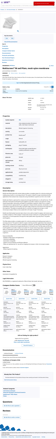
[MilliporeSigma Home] (7, 2)
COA (6, 38)
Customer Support (24, 367)
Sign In (18, 82)
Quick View (9, 298)
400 (20, 120)
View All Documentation (10, 41)
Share (52, 65)
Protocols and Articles (8, 55)
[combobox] (28, 5)
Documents (49, 364)
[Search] (53, 5)
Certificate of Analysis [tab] (8, 353)
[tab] (3, 9)
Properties (5, 46)
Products (2, 9)
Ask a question (22, 73)
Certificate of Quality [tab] (19, 353)
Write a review (14, 73)
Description (5, 48)
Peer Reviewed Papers (8, 58)
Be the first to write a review (12, 418)
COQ (12, 38)
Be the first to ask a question (12, 405)
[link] (4, 437)
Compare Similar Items (8, 51)
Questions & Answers (8, 60)
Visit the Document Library (10, 379)
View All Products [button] (28, 345)
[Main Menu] (2, 2)
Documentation (6, 53)
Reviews (4, 62)
